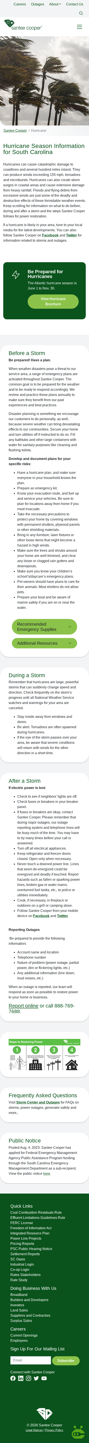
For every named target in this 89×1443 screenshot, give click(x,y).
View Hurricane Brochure (53, 301)
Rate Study (18, 1280)
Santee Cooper (15, 130)
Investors (17, 1305)
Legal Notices (34, 1430)
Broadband (18, 1295)
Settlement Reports (25, 1254)
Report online (23, 1006)
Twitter (71, 235)
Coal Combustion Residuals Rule (36, 1212)
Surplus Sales (21, 1320)
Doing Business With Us (33, 1288)
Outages (37, 4)
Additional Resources (37, 643)
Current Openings (24, 1335)
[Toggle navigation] (79, 26)
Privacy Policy (54, 1430)
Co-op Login (19, 1269)
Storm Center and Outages (38, 1102)
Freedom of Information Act (30, 1228)
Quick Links (21, 1206)
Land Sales (19, 1310)
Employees (19, 1340)
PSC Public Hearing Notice (31, 1249)
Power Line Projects (25, 1238)
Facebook (50, 235)
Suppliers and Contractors (30, 1315)
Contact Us (74, 4)
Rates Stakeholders (25, 1275)
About (53, 4)
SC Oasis (17, 1259)
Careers (20, 4)
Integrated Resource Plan (29, 1233)
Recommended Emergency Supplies (36, 627)
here (46, 1173)
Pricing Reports (22, 1243)
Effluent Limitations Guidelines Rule (37, 1218)
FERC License (21, 1223)
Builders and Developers (29, 1300)
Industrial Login (22, 1264)
